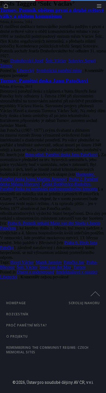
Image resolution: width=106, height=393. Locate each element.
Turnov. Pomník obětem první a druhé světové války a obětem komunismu (52, 13)
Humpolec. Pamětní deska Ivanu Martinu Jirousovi (47, 176)
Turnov (6, 65)
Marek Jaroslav (49, 262)
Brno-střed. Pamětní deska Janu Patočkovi (61, 154)
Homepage (16, 303)
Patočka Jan (74, 262)
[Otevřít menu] (100, 7)
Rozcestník (17, 314)
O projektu (17, 336)
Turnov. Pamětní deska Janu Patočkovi (44, 81)
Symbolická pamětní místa (59, 70)
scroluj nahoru (84, 303)
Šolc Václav (56, 60)
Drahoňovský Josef (26, 60)
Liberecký (25, 70)
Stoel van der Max (55, 267)
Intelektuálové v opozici (76, 272)
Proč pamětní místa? (26, 325)
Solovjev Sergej (82, 60)
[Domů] (7, 7)
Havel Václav (22, 262)
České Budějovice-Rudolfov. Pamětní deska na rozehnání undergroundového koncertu (49, 186)
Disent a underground (35, 272)
